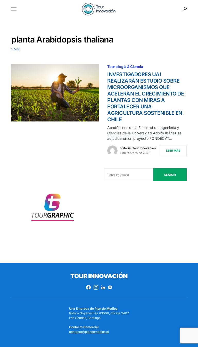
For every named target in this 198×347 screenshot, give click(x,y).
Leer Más (173, 150)
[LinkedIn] (103, 287)
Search (170, 175)
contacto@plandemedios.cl (89, 332)
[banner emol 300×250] (52, 209)
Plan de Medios (106, 308)
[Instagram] (96, 287)
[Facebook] (88, 287)
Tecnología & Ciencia (125, 66)
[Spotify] (110, 287)
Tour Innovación (98, 276)
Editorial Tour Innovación (138, 148)
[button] (13, 9)
